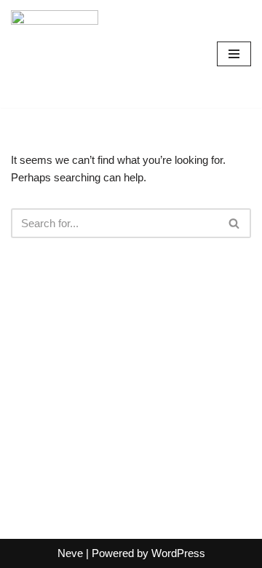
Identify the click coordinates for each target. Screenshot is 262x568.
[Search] (234, 223)
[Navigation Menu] (234, 54)
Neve (70, 553)
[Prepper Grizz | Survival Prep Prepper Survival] (54, 54)
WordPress (178, 553)
